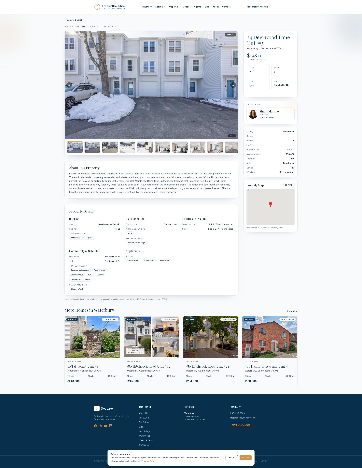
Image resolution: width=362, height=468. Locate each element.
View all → (292, 311)
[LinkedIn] (110, 425)
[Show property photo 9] (215, 147)
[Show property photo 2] (92, 147)
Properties (174, 7)
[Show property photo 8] (197, 147)
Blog (207, 7)
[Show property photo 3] (110, 147)
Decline (231, 458)
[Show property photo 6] (162, 147)
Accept (245, 458)
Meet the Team (146, 440)
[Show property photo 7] (180, 147)
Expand (230, 34)
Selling (159, 7)
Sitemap (264, 461)
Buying (145, 7)
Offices (187, 7)
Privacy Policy (148, 461)
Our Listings (144, 431)
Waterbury (252, 48)
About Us (143, 413)
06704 (278, 48)
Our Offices (144, 436)
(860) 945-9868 (237, 413)
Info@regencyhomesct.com (242, 418)
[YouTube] (105, 425)
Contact (226, 7)
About (216, 7)
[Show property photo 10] (233, 147)
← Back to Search (73, 20)
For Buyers (144, 418)
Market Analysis (241, 425)
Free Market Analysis (257, 7)
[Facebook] (95, 425)
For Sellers (144, 422)
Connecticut (267, 48)
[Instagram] (100, 425)
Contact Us (144, 445)
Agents (197, 7)
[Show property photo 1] (75, 147)
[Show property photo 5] (145, 147)
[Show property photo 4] (127, 147)
